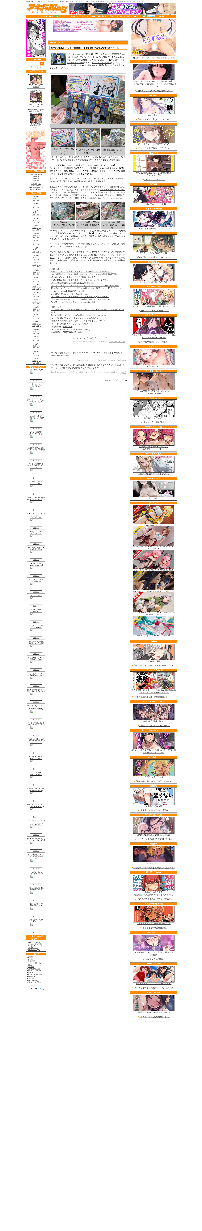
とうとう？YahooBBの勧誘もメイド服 (67, 291)
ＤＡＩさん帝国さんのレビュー (94, 198)
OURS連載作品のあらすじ (74, 332)
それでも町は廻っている (115, 157)
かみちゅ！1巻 (82, 54)
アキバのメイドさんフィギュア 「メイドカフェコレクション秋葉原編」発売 (85, 285)
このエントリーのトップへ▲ (115, 380)
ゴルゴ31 (116, 198)
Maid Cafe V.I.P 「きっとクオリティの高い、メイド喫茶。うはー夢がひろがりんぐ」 (88, 288)
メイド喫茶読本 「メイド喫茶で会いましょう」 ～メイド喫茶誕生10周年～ (85, 274)
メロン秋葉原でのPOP (101, 62)
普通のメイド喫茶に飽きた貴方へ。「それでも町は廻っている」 (79, 321)
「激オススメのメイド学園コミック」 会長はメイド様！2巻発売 (79, 280)
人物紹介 (98, 181)
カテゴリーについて (98, 338)
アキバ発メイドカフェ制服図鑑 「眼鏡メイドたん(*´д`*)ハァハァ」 (80, 297)
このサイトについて (79, 338)
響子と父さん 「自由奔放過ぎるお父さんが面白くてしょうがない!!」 (81, 271)
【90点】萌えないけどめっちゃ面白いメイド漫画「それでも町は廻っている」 (76, 372)
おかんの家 (67, 327)
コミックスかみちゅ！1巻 (61, 157)
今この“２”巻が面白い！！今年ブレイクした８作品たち (75, 318)
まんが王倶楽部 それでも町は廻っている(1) (70, 329)
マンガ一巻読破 (56, 252)
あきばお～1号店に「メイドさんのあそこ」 (70, 294)
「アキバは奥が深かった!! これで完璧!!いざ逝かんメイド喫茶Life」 (81, 299)
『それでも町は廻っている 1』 (86, 360)
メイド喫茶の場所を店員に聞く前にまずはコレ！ (72, 283)
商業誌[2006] (121, 342)
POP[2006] (113, 342)
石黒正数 (54, 187)
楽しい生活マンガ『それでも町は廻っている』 (71, 315)
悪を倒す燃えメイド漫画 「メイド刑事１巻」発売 (73, 277)
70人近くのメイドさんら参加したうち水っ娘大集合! (73, 302)
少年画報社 (56, 332)
